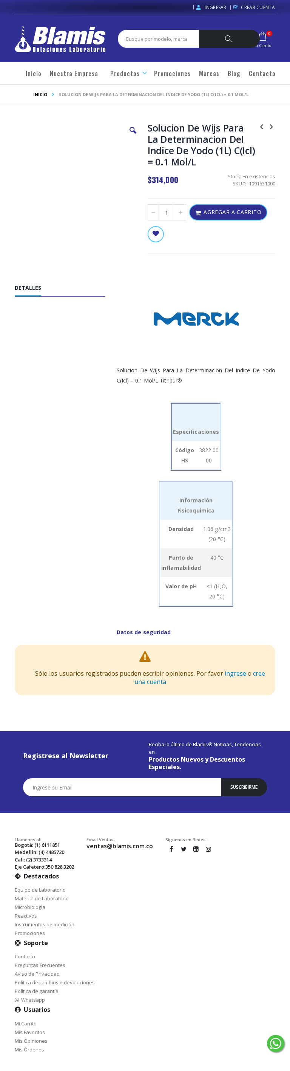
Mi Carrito (26, 1023)
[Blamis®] (60, 39)
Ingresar (215, 7)
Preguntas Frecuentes (40, 965)
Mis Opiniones (31, 1040)
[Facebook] (171, 849)
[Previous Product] (262, 126)
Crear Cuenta (258, 7)
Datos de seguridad (144, 632)
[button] (132, 136)
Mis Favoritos (30, 1032)
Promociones (30, 933)
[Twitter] (183, 849)
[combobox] (162, 39)
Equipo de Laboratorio (40, 889)
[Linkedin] (196, 849)
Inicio (40, 94)
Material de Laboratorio (42, 898)
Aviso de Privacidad (37, 973)
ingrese (235, 673)
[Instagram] (208, 849)
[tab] (66, 289)
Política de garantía (37, 991)
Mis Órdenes (29, 1049)
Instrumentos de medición (44, 924)
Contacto (25, 956)
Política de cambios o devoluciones (55, 982)
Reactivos (26, 915)
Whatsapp (32, 999)
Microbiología (30, 907)
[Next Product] (271, 126)
